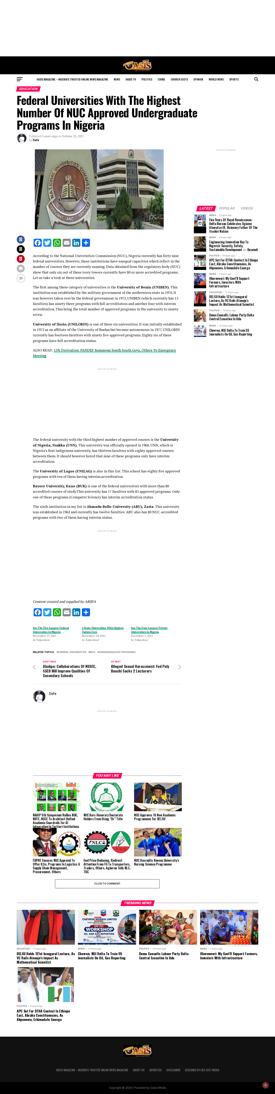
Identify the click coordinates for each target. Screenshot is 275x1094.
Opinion (198, 79)
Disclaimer (173, 1070)
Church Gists (179, 79)
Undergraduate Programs (117, 652)
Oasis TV (131, 79)
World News (216, 79)
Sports (234, 79)
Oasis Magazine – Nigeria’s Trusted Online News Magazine (72, 79)
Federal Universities (72, 652)
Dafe (36, 140)
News (117, 79)
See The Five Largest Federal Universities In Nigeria (51, 630)
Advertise (155, 1070)
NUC (92, 652)
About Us (139, 1070)
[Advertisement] (137, 28)
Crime (161, 79)
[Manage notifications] (265, 1085)
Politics (147, 79)
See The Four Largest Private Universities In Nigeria (149, 630)
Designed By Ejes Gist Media (202, 1070)
